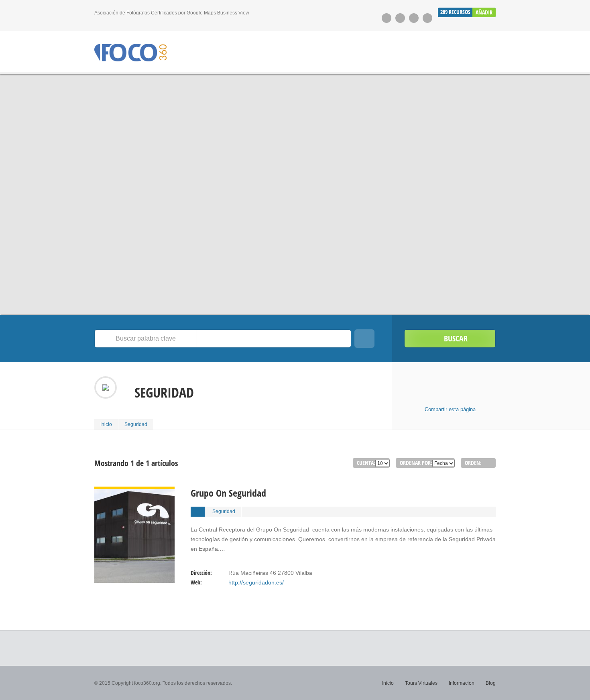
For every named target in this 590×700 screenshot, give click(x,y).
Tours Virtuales (421, 683)
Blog (491, 683)
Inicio (106, 424)
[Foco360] (130, 53)
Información (461, 683)
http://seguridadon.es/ (256, 582)
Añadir (484, 12)
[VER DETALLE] (134, 491)
